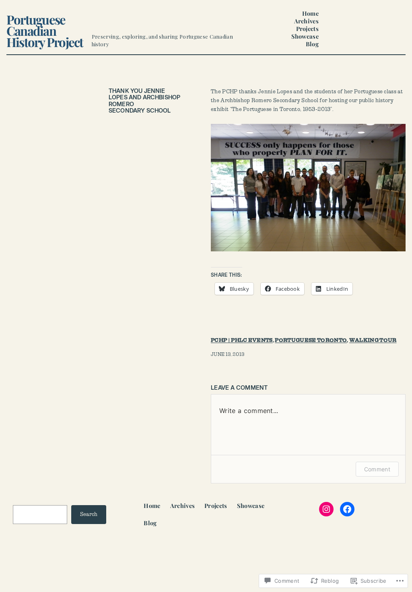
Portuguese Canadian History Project (44, 30)
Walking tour (373, 340)
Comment (377, 469)
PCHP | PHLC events (242, 340)
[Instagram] (326, 509)
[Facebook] (347, 509)
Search (89, 514)
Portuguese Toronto (311, 340)
